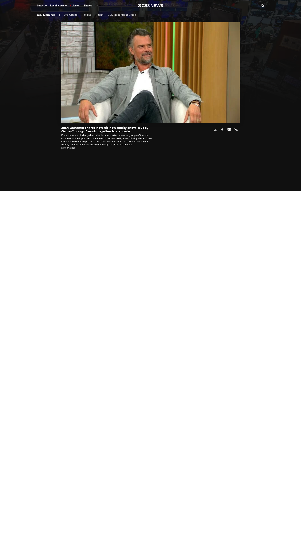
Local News (57, 5)
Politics (87, 15)
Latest (41, 5)
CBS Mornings (46, 15)
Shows (88, 5)
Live (74, 5)
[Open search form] (262, 5)
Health (99, 15)
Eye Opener (71, 15)
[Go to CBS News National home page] (150, 5)
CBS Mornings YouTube (122, 15)
